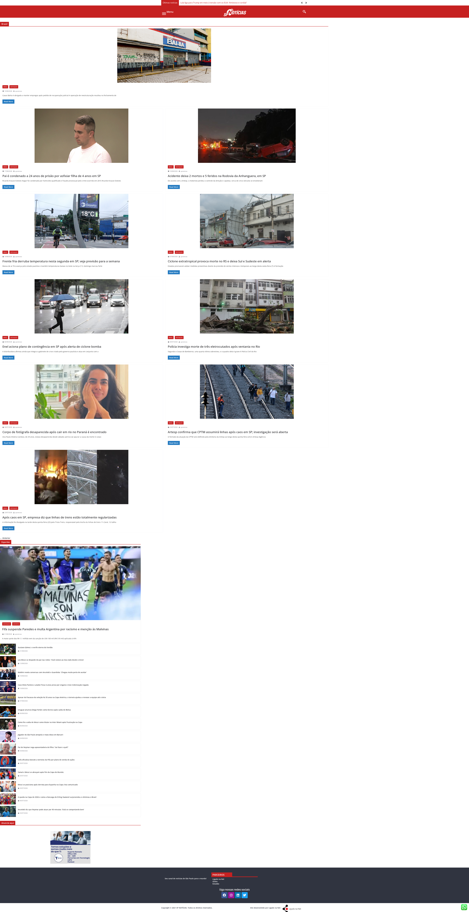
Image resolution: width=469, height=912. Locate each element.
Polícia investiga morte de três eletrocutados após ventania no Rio (214, 346)
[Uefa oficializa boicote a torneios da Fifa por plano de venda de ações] (8, 761)
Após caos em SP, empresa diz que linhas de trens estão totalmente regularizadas (59, 517)
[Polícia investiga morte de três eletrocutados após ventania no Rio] (246, 306)
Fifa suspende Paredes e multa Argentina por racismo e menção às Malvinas (55, 629)
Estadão (216, 884)
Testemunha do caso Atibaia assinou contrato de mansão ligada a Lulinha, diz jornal (219, 2)
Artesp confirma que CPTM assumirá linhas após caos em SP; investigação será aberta (228, 432)
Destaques (13, 87)
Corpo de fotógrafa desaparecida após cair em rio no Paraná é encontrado (54, 432)
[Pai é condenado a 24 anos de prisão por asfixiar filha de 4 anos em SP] (81, 136)
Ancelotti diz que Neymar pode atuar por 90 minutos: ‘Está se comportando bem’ (51, 809)
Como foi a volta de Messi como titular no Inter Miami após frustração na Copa (50, 722)
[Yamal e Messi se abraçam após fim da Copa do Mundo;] (8, 773)
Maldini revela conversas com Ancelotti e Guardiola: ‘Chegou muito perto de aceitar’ (52, 672)
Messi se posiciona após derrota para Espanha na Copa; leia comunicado (48, 784)
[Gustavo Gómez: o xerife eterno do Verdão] (8, 649)
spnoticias (18, 91)
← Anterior (5, 538)
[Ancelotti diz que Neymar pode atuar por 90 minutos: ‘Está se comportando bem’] (8, 811)
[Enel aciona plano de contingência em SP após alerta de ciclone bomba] (81, 306)
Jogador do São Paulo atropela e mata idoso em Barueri (40, 735)
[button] (306, 2)
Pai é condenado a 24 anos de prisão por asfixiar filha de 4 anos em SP (51, 176)
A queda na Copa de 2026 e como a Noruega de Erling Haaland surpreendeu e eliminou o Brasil (57, 797)
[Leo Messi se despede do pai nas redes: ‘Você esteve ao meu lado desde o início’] (8, 661)
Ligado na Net (218, 879)
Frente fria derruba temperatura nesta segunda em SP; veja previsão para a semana (61, 261)
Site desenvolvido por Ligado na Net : (265, 908)
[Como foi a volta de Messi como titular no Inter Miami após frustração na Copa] (8, 724)
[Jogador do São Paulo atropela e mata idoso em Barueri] (8, 736)
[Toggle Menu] (164, 13)
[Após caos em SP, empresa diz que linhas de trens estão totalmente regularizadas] (81, 477)
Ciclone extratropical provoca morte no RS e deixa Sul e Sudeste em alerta (219, 261)
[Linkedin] (238, 895)
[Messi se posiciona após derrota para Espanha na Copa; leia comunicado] (8, 786)
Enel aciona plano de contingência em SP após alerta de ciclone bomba (51, 346)
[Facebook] (224, 895)
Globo (215, 881)
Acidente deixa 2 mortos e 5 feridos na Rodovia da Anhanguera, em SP (217, 176)
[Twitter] (245, 895)
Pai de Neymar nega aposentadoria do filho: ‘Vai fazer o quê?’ (43, 747)
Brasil (5, 87)
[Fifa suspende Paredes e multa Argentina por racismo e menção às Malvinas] (70, 583)
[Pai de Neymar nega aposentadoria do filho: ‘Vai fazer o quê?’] (8, 749)
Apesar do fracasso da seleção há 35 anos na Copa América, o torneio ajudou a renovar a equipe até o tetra (62, 697)
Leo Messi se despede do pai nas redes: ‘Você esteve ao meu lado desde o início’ (51, 660)
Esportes (16, 624)
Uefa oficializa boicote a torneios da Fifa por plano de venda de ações (46, 760)
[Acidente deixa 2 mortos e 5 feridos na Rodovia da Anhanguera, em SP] (246, 136)
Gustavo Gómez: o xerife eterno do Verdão (35, 647)
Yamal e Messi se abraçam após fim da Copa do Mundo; (41, 772)
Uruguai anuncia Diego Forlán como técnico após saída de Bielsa (44, 710)
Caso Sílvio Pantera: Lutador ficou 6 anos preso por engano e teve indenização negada (53, 685)
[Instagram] (231, 895)
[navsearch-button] (303, 11)
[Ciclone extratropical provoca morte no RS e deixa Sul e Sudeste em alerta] (246, 221)
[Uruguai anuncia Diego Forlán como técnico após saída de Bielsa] (8, 711)
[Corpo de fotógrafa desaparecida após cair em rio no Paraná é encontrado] (81, 392)
